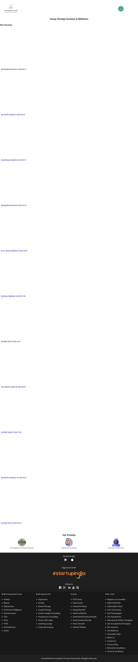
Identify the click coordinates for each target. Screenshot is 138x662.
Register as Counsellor (116, 599)
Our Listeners (112, 627)
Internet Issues (10, 613)
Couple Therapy (44, 610)
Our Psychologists (114, 613)
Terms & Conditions (115, 651)
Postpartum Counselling (48, 617)
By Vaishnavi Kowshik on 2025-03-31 (13, 160)
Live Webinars (113, 630)
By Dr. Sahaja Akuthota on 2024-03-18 (14, 251)
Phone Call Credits (45, 620)
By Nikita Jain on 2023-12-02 (10, 341)
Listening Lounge (45, 623)
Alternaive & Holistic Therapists (120, 620)
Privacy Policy (112, 644)
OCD (5, 617)
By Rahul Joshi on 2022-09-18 (11, 523)
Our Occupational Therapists (119, 623)
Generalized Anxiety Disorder (85, 617)
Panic (6, 620)
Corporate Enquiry (45, 627)
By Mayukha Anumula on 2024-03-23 (13, 205)
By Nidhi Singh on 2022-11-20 (11, 432)
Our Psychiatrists (114, 617)
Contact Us (111, 641)
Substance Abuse (80, 606)
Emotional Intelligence (13, 610)
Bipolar (7, 603)
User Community (114, 610)
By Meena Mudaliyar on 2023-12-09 (13, 296)
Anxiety (7, 599)
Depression (43, 599)
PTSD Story (77, 599)
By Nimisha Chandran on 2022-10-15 (13, 478)
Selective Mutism (79, 613)
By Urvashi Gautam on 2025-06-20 (13, 115)
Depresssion (9, 606)
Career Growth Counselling (49, 613)
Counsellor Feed (113, 634)
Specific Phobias (79, 627)
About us (111, 637)
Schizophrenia (9, 627)
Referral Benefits (114, 603)
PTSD (6, 623)
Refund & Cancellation (116, 648)
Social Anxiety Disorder (82, 620)
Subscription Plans (114, 606)
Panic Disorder (79, 623)
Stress (6, 630)
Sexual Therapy (44, 606)
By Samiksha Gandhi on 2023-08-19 (13, 387)
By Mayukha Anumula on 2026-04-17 (13, 69)
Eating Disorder (79, 610)
